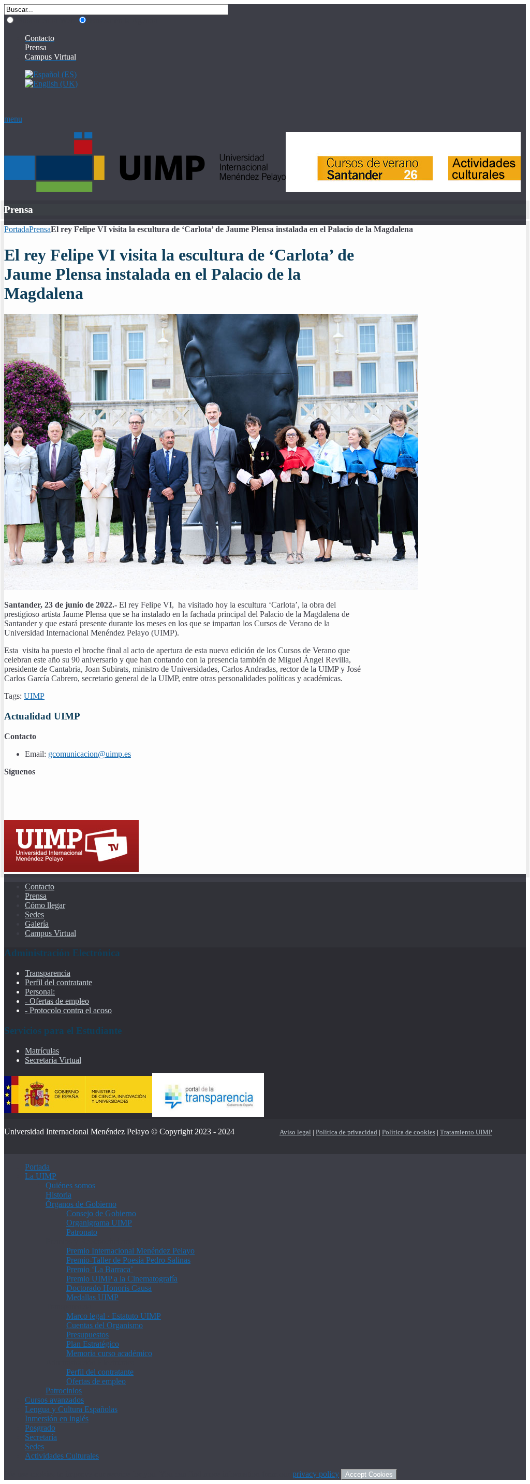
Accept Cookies (369, 1474)
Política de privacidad (346, 1132)
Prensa (40, 229)
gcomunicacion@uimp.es (89, 754)
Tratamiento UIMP (466, 1132)
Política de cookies (408, 1132)
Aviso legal (295, 1132)
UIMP (34, 695)
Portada (16, 229)
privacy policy (315, 1473)
